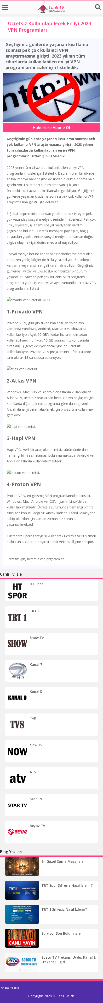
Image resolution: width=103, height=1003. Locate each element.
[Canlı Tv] (51, 11)
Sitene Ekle (11, 987)
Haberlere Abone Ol (51, 127)
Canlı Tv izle (66, 996)
